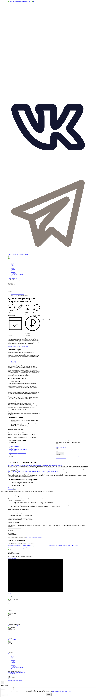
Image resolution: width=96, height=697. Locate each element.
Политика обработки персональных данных (18, 672)
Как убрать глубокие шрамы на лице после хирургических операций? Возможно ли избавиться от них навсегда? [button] (35, 465)
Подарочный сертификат (17, 274)
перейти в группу (12, 558)
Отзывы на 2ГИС (12, 653)
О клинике (13, 270)
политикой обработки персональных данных (61, 691)
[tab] (48, 465)
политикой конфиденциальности (34, 537)
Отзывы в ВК (11, 612)
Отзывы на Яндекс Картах (14, 625)
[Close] (2, 682)
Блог (12, 264)
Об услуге (13, 361)
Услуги (12, 263)
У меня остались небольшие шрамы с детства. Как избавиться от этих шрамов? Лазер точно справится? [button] (33, 471)
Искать (10, 291)
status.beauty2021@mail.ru (23, 254)
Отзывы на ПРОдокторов (14, 639)
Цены (12, 265)
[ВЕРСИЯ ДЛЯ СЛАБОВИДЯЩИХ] (8, 255)
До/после (13, 269)
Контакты (13, 267)
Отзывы (13, 272)
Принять (48, 694)
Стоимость (13, 362)
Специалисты (14, 273)
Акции (12, 268)
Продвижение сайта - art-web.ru (15, 680)
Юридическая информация (17, 275)
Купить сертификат (10, 488)
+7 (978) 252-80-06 (12, 254)
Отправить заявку (12, 534)
